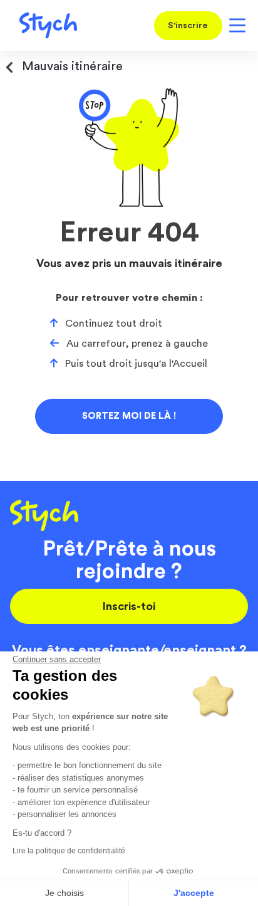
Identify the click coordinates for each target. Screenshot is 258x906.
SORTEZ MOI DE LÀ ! (129, 416)
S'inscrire (188, 25)
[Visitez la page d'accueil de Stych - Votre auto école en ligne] (43, 25)
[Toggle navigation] (235, 25)
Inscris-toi (129, 606)
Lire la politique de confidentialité (69, 850)
